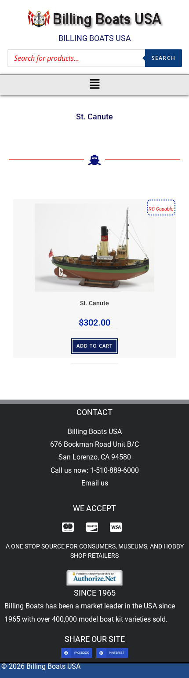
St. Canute (94, 303)
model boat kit (101, 619)
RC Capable (161, 209)
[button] (94, 84)
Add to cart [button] (94, 345)
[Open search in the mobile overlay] (94, 58)
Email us (94, 483)
